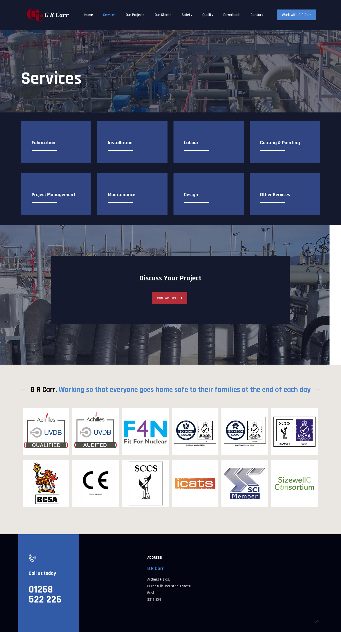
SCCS (134, 470)
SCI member (244, 470)
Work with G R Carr (296, 14)
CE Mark (89, 470)
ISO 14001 (190, 418)
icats (183, 470)
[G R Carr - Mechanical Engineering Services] (48, 15)
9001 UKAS (292, 418)
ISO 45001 (241, 418)
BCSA (35, 470)
